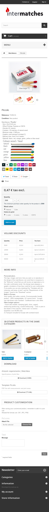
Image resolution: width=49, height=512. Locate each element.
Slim (3, 352)
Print (7, 181)
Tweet (7, 176)
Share (15, 176)
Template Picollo (9, 385)
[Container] (34, 339)
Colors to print (9, 212)
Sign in (44, 2)
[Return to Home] (4, 53)
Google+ (25, 176)
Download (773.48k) (25, 392)
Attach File (5, 421)
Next (37, 100)
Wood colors (8, 206)
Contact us (25, 2)
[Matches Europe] (24, 11)
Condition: (5, 118)
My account (7, 491)
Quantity (7, 197)
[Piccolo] (19, 99)
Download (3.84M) (25, 378)
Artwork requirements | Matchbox (16, 371)
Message (5, 438)
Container (27, 352)
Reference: (5, 115)
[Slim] (12, 339)
